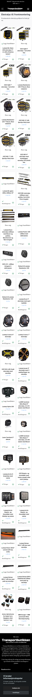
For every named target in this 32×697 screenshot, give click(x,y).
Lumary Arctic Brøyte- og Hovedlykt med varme (24, 520)
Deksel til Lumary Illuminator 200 (24, 274)
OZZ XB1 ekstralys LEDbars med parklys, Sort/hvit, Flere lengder (24, 203)
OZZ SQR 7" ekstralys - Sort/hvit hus (8, 94)
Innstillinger (16, 692)
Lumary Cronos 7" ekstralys (24, 342)
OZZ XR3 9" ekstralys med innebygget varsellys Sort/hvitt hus (24, 165)
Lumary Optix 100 (8, 413)
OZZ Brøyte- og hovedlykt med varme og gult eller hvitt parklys (24, 483)
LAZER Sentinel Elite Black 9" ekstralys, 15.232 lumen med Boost (24, 412)
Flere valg (24, 50)
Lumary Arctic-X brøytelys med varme (8, 483)
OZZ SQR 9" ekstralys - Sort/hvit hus (24, 57)
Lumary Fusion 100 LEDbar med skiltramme (24, 240)
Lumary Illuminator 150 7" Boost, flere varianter (8, 128)
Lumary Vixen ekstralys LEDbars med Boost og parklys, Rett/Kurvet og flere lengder (8, 241)
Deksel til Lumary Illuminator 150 (8, 305)
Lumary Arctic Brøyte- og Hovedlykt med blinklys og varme (8, 520)
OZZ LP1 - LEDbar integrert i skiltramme (8, 273)
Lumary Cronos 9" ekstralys (8, 342)
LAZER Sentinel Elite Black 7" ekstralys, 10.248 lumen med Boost (24, 446)
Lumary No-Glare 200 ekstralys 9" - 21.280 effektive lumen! (8, 58)
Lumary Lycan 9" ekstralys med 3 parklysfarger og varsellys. (24, 378)
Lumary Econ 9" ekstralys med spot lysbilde (24, 308)
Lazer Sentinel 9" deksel (8, 445)
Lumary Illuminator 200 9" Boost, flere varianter (24, 94)
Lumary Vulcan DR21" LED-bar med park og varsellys (8, 586)
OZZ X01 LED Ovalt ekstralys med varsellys (8, 378)
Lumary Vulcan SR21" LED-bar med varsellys (24, 552)
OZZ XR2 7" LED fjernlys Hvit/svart (8, 164)
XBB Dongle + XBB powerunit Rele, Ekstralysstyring (24, 623)
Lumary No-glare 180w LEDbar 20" (8, 199)
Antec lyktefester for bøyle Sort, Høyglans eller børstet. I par (8, 624)
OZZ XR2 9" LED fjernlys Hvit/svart (24, 128)
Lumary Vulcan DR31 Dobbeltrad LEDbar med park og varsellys (24, 586)
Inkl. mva (15, 3)
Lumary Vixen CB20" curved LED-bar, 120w (8, 556)
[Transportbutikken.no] (16, 12)
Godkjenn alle (16, 688)
